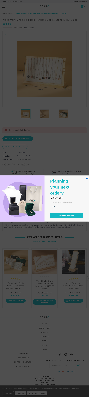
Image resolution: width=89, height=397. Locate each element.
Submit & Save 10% (66, 215)
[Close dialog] (87, 177)
